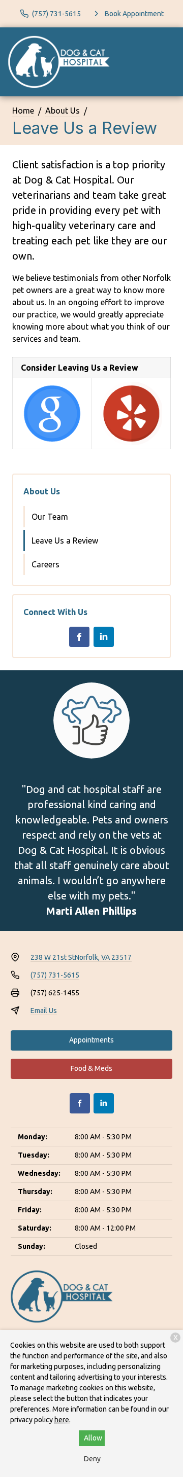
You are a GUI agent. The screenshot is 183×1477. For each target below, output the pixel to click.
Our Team (50, 516)
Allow (93, 1438)
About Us (62, 110)
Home (23, 110)
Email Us (43, 1010)
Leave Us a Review (65, 540)
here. (62, 1420)
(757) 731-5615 (54, 975)
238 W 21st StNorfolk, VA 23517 (81, 957)
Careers (45, 564)
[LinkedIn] (104, 637)
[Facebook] (79, 637)
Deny (92, 1459)
